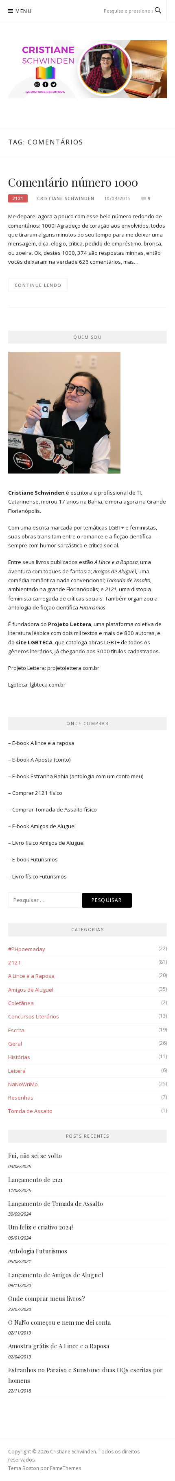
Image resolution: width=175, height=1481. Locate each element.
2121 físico (48, 792)
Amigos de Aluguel (53, 826)
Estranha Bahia (49, 776)
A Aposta (41, 759)
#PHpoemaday (26, 949)
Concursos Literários (33, 1016)
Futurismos (44, 859)
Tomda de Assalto (30, 1111)
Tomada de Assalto (59, 809)
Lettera (17, 1070)
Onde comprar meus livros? (46, 1298)
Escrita (16, 1030)
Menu (23, 11)
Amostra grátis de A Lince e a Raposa (58, 1346)
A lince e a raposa (52, 743)
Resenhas (20, 1097)
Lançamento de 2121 (35, 1179)
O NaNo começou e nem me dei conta (59, 1322)
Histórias (19, 1057)
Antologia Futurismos (37, 1251)
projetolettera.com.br (73, 668)
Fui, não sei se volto (35, 1156)
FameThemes (65, 1468)
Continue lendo (38, 285)
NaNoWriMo (23, 1084)
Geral (15, 1043)
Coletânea (21, 1003)
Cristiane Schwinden (65, 198)
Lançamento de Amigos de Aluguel (55, 1275)
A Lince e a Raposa (31, 975)
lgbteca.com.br (48, 684)
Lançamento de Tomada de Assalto (55, 1203)
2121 (18, 198)
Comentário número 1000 (73, 181)
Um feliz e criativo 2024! (40, 1227)
